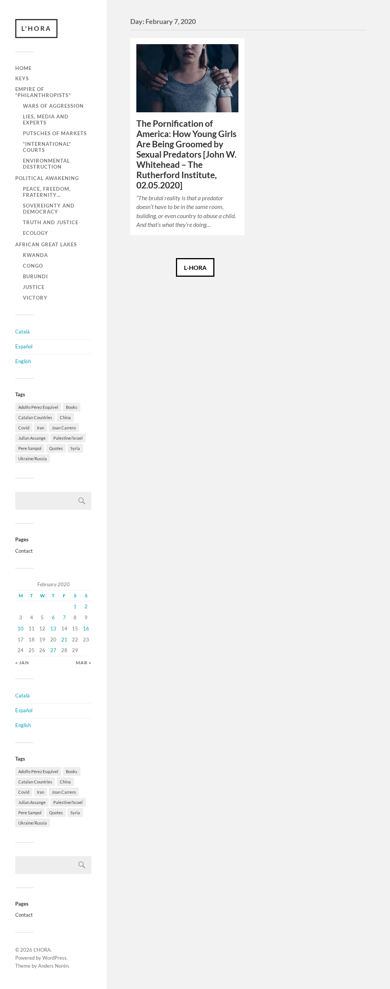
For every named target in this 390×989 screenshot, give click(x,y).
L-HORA (195, 267)
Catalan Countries (35, 417)
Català (22, 332)
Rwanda (35, 255)
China (65, 417)
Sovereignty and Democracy (49, 209)
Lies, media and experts (46, 119)
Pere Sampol (30, 448)
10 (21, 628)
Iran (40, 427)
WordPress (54, 958)
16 (86, 628)
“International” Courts (47, 147)
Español (23, 346)
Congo (33, 266)
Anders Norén (53, 966)
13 (53, 628)
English (23, 361)
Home (23, 68)
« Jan (22, 662)
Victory (35, 298)
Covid (23, 427)
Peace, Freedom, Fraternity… (47, 192)
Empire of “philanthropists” (43, 92)
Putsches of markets (55, 133)
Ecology (35, 233)
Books (71, 407)
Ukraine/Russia (32, 458)
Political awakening (47, 178)
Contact (24, 551)
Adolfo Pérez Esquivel (38, 407)
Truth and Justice (50, 222)
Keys (22, 78)
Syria (75, 448)
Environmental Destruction (46, 164)
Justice (34, 287)
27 (53, 650)
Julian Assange (32, 437)
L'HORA (36, 28)
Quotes (56, 448)
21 (64, 639)
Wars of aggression (53, 106)
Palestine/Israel (68, 437)
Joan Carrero (64, 427)
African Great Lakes (46, 244)
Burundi (35, 276)
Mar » (83, 662)
